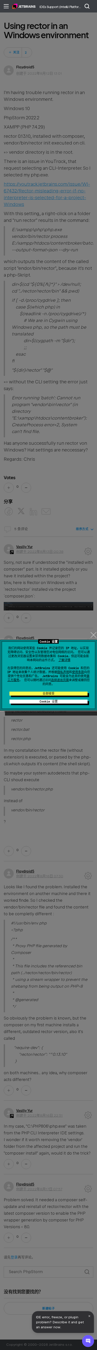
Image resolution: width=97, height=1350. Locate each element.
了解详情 (64, 660)
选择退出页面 (60, 680)
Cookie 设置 (49, 702)
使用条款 (78, 672)
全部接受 (48, 694)
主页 (24, 6)
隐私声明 (63, 672)
